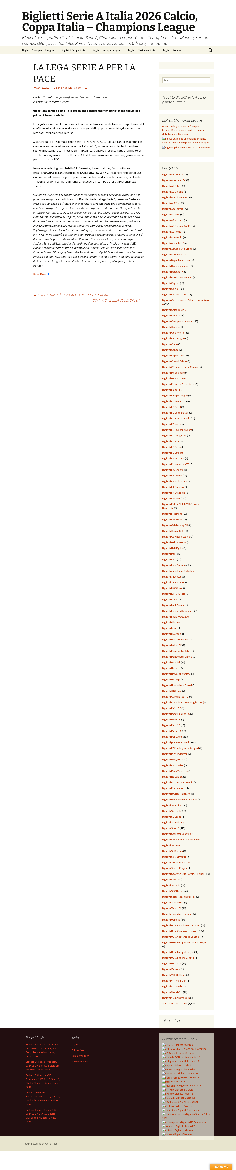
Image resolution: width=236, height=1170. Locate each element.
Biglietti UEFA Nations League (178, 957)
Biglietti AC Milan (171, 186)
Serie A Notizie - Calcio (68, 87)
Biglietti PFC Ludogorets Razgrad (180, 748)
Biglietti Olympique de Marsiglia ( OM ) (183, 702)
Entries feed (78, 1050)
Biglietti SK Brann (171, 845)
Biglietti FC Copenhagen (175, 412)
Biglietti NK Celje (171, 679)
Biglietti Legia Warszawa (175, 616)
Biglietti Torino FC (171, 908)
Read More (39, 274)
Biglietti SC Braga (171, 816)
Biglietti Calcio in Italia (174, 294)
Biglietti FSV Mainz (172, 519)
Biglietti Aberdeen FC (174, 180)
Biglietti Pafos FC (171, 708)
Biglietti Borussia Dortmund (177, 277)
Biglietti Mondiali (171, 662)
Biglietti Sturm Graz (173, 902)
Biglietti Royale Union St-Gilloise (179, 799)
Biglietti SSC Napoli (172, 891)
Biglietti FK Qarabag (173, 487)
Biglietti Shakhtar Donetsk (176, 834)
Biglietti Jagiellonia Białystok (178, 571)
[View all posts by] (85, 87)
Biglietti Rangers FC (173, 759)
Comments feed (80, 1056)
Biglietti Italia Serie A (173, 565)
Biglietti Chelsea (171, 327)
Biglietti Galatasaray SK (175, 525)
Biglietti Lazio (169, 599)
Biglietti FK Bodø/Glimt (174, 481)
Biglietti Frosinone (172, 513)
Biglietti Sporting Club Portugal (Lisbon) (183, 874)
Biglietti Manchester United (177, 656)
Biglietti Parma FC (171, 731)
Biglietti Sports (170, 879)
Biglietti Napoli (170, 668)
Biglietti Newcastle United (176, 673)
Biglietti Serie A (172, 50)
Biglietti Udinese (171, 919)
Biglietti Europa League (106, 50)
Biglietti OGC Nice (172, 691)
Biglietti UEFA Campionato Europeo (181, 925)
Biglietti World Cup (172, 992)
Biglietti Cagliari (170, 283)
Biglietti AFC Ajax (171, 203)
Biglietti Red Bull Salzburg (176, 793)
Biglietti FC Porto (171, 447)
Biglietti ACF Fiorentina (174, 197)
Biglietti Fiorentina (172, 475)
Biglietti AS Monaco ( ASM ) (176, 226)
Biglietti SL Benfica (172, 851)
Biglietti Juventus (171, 576)
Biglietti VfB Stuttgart (174, 975)
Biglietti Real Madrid (173, 788)
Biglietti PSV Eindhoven (175, 753)
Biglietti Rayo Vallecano (175, 771)
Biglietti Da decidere (173, 372)
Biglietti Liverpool (172, 633)
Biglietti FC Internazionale (176, 418)
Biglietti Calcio (170, 288)
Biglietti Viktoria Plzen (174, 980)
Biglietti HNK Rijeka (172, 548)
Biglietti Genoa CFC (172, 531)
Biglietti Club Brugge (173, 338)
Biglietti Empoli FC (172, 389)
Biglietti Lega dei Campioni (176, 611)
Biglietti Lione (169, 628)
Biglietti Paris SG (171, 725)
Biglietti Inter (169, 553)
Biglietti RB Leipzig (172, 776)
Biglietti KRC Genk (172, 588)
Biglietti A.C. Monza (172, 174)
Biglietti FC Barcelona (174, 401)
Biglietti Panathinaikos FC (176, 713)
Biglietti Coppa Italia (73, 50)
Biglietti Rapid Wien (172, 765)
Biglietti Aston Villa (172, 237)
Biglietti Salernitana (173, 805)
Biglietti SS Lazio (171, 885)
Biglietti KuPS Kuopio (173, 593)
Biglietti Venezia (171, 969)
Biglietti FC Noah (171, 441)
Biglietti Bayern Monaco (175, 266)
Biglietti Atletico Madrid (175, 254)
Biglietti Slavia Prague (174, 856)
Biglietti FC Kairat (171, 424)
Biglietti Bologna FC (173, 271)
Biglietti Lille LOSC (172, 622)
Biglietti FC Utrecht (172, 452)
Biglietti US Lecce (171, 963)
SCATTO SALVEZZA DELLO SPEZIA (119, 300)
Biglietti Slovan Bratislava (176, 862)
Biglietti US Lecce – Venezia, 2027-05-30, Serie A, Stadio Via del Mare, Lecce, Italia (42, 1065)
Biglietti (183, 1044)
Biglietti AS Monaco (172, 220)
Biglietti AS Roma (171, 231)
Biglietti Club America (174, 332)
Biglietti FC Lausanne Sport (177, 429)
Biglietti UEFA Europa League (178, 952)
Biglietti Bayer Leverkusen (176, 260)
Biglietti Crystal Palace (174, 361)
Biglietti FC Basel (171, 407)
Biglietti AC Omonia (172, 191)
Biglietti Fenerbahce (173, 458)
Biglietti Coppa (170, 349)
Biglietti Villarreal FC (173, 986)
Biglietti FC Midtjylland (174, 435)
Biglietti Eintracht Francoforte (178, 384)
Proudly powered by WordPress (40, 1143)
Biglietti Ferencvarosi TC (175, 464)
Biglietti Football (171, 498)
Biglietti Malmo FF (172, 645)
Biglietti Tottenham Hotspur (177, 914)
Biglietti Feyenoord (172, 470)
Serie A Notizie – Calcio (175, 1003)
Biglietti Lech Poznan (173, 605)
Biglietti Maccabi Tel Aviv (175, 639)
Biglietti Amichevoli (172, 208)
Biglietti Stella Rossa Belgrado (179, 896)
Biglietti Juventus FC (173, 582)
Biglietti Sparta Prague (174, 868)
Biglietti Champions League (38, 50)
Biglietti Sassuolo (171, 811)
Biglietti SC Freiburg (173, 822)
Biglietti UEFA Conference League (180, 936)
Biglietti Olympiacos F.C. (175, 696)
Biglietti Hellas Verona (174, 542)
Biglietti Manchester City (175, 651)
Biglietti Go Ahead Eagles (176, 536)
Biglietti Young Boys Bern (176, 997)
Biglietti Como (170, 344)
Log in (75, 1044)
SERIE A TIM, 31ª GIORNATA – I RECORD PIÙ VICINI (70, 294)
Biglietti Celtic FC (171, 315)
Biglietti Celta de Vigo (174, 309)
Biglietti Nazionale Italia (141, 50)
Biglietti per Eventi (172, 736)
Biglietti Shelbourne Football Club (180, 839)
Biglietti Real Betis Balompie (177, 782)
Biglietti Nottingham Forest (177, 685)
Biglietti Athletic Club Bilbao (177, 248)
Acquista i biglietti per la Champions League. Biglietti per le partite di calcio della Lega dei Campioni (183, 130)
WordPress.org (80, 1061)
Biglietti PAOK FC (171, 719)
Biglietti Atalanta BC (173, 243)
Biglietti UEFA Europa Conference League (184, 942)
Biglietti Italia (169, 559)
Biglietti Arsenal (171, 214)
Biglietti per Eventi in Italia (176, 742)
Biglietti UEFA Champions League (180, 931)
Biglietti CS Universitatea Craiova (180, 367)
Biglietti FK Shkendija (173, 492)
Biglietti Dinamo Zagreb (175, 378)
